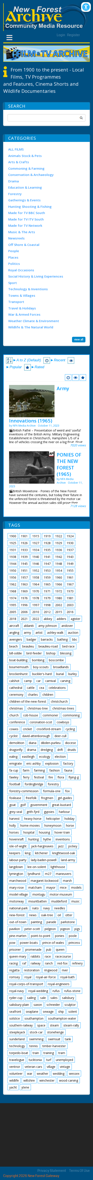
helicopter (53, 819)
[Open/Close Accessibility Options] (86, 7)
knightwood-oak (63, 853)
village (51, 1067)
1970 (35, 591)
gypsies (49, 812)
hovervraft (16, 839)
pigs (77, 929)
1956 (12, 577)
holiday (69, 819)
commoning (71, 715)
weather (42, 1073)
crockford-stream (49, 729)
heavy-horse (33, 819)
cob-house (30, 715)
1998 (47, 605)
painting (36, 922)
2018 (12, 619)
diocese (70, 743)
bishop (51, 653)
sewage (48, 1011)
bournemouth (19, 667)
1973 (70, 591)
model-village (18, 894)
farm (26, 770)
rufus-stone (72, 991)
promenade (33, 949)
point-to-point (40, 936)
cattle (31, 688)
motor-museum (61, 894)
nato (35, 908)
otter (68, 915)
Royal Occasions (21, 270)
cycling (70, 729)
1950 (12, 570)
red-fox (62, 963)
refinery (77, 963)
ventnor (14, 1067)
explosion (52, 763)
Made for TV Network (25, 225)
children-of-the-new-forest (27, 701)
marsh (67, 881)
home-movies (30, 825)
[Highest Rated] (83, 377)
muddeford (59, 901)
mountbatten (37, 901)
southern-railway (21, 1025)
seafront (15, 1011)
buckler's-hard (42, 674)
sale (43, 998)
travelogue (16, 1060)
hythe (47, 839)
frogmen (47, 798)
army (27, 632)
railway (35, 963)
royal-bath (67, 977)
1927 (35, 543)
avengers (15, 639)
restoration (32, 970)
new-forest (17, 915)
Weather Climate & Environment (33, 321)
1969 (24, 591)
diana (32, 743)
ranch (49, 963)
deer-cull (60, 736)
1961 (70, 577)
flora (61, 777)
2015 (58, 612)
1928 (47, 543)
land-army (68, 860)
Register (73, 35)
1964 (35, 584)
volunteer (15, 1073)
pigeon (65, 929)
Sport (12, 283)
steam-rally (71, 1025)
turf (48, 1060)
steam (54, 1025)
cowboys (63, 722)
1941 (47, 557)
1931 (12, 550)
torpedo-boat (18, 1053)
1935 (47, 550)
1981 (70, 598)
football (14, 784)
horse (70, 825)
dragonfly (15, 750)
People (13, 251)
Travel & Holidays (22, 308)
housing (44, 832)
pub (48, 949)
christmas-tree (37, 708)
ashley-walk (55, 632)
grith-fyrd (33, 812)
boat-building (18, 660)
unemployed (64, 1060)
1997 (35, 605)
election (60, 757)
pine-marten (17, 936)
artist (39, 632)
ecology (44, 757)
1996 (24, 605)
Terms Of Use (79, 1170)
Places (13, 257)
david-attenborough (36, 736)
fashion (54, 770)
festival (39, 777)
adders (61, 619)
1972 (58, 591)
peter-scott (32, 929)
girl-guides (65, 798)
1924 (70, 536)
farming (39, 770)
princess (74, 943)
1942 (58, 557)
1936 (58, 550)
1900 (12, 536)
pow (12, 943)
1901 (24, 536)
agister (75, 619)
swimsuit (54, 1039)
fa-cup (13, 770)
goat (12, 805)
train (36, 1053)
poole (73, 936)
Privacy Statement (51, 1170)
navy (46, 908)
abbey (48, 619)
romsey (14, 977)
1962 (12, 584)
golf (23, 805)
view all (78, 339)
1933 (24, 550)
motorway (16, 901)
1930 (70, 543)
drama (31, 750)
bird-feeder (34, 653)
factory (68, 763)
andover (67, 626)
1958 (35, 577)
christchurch (59, 701)
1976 (24, 598)
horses (14, 832)
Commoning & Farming (26, 168)
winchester (47, 1080)
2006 (24, 612)
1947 (47, 564)
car (38, 681)
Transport (16, 302)
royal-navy (16, 991)
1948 (58, 564)
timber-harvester (54, 1046)
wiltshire (29, 1080)
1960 (58, 577)
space (41, 1025)
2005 (12, 612)
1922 (58, 536)
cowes (13, 729)
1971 (47, 591)
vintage (65, 1067)
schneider (53, 1005)
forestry (53, 784)
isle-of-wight (18, 846)
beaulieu (28, 646)
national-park (18, 908)
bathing (62, 639)
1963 (24, 584)
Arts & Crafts (18, 162)
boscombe (56, 660)
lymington (16, 874)
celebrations (57, 688)
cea (41, 688)
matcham (35, 887)
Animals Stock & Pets (25, 156)
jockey (72, 846)
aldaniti (29, 626)
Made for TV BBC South (26, 213)
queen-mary (17, 956)
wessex (74, 1073)
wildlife (14, 1080)
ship (61, 1011)
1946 (35, 564)
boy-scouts (41, 667)
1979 (47, 598)
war (29, 1073)
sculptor (70, 1005)
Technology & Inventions (28, 289)
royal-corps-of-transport (26, 984)
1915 (35, 536)
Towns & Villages (21, 295)
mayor (50, 887)
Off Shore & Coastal (23, 244)
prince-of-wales (53, 943)
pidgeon (50, 929)
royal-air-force (46, 977)
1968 (12, 591)
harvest (14, 819)
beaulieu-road (48, 646)
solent (72, 1011)
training (48, 1053)
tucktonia (35, 1060)
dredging (47, 750)
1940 (35, 557)
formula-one (52, 791)
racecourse (63, 956)
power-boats (29, 943)
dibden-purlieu (51, 743)
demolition (16, 743)
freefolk (31, 798)
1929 (58, 543)
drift (60, 750)
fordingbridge (34, 784)
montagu (38, 894)
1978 (35, 598)
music (75, 901)
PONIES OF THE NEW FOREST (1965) (69, 464)
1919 (47, 536)
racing (13, 963)
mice (63, 887)
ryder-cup (15, 998)
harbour (64, 812)
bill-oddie (15, 653)
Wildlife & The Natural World (30, 327)
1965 (47, 584)
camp (28, 681)
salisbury (68, 998)
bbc (74, 639)
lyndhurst (34, 874)
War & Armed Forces (24, 314)
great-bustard (61, 805)
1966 (58, 584)
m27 (48, 874)
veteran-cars (33, 1067)
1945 (24, 564)
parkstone (68, 922)
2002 (58, 605)
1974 (12, 598)
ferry (26, 777)
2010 (35, 612)
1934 (35, 550)
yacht (13, 1087)
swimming (36, 1039)
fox (67, 791)
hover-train (62, 832)
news (33, 915)
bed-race (68, 646)
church (14, 715)
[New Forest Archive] (46, 17)
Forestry (15, 194)
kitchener (41, 853)
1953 (47, 570)
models (76, 887)
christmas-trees (63, 708)
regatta (14, 970)
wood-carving (68, 1080)
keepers (14, 853)
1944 (12, 564)
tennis (33, 1046)
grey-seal (15, 812)
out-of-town (17, 922)
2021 (24, 619)
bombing (38, 660)
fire (50, 777)
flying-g (74, 777)
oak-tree (47, 915)
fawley (13, 777)
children (47, 694)
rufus (56, 991)
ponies (59, 936)
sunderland (17, 1039)
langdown (16, 867)
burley (72, 674)
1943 (70, 557)
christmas (16, 708)
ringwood (50, 970)
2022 (35, 619)
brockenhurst (18, 674)
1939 (24, 557)
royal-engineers (58, 984)
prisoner (15, 949)
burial (60, 674)
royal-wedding (38, 991)
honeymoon (52, 825)
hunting (33, 839)
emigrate (15, 763)
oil (59, 915)
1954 (58, 570)
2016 (70, 612)
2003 (70, 605)
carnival (50, 681)
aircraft (14, 626)
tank (68, 1039)
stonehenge (55, 1032)
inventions (63, 839)
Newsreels (16, 238)
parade (51, 922)
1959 (47, 577)
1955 (70, 570)
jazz (61, 846)
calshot (14, 681)
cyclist (13, 736)
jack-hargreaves (42, 846)
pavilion (14, 929)
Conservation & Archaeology (31, 174)
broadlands (61, 667)
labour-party (17, 860)
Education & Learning (25, 187)
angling (14, 632)
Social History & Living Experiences (35, 276)
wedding (58, 1073)
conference (17, 722)
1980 (58, 598)
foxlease (15, 798)
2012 (47, 612)
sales (54, 998)
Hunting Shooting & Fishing (30, 206)
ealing (13, 757)
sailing (31, 998)
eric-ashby (33, 763)
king (27, 853)
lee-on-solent (36, 867)
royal (27, 977)
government (38, 805)
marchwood (17, 881)
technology (17, 1046)
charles (33, 694)
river (65, 970)
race (48, 956)
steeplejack (17, 1032)
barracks (47, 639)
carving (65, 681)
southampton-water (62, 1018)
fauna (68, 770)
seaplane (32, 1011)
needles (59, 908)
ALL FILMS (16, 149)
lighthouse (58, 867)
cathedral (15, 688)
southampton (33, 1018)
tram (61, 1053)
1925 (12, 543)
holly (12, 825)
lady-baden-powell (43, 860)
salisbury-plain (19, 1005)
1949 (70, 564)
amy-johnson (47, 626)
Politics (14, 263)
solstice (14, 1018)
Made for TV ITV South (26, 219)
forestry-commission (23, 791)
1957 (24, 577)
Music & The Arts (21, 232)
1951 (24, 570)
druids (71, 750)
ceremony (16, 694)
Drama (13, 181)
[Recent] (68, 377)
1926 (24, 543)
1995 (12, 605)
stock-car (36, 1032)
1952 (35, 570)
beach (13, 646)
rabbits (35, 956)
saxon (38, 1005)
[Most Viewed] (75, 377)
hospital (28, 832)
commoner (50, 715)
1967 (70, 584)
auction (73, 632)
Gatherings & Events (24, 200)
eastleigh (28, 757)
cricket (27, 729)
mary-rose (16, 887)
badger (31, 639)
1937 (70, 550)
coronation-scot (41, 722)
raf (24, 963)
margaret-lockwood (44, 881)
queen (60, 949)
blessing (65, 653)
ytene (25, 1087)
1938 (12, 557)
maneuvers (63, 874)
